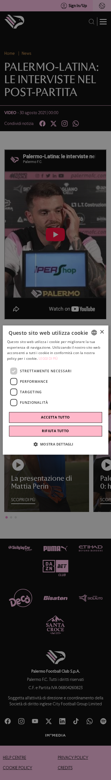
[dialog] (55, 390)
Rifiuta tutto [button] (55, 430)
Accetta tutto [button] (55, 417)
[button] (55, 444)
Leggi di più (48, 358)
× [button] (102, 332)
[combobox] (94, 332)
